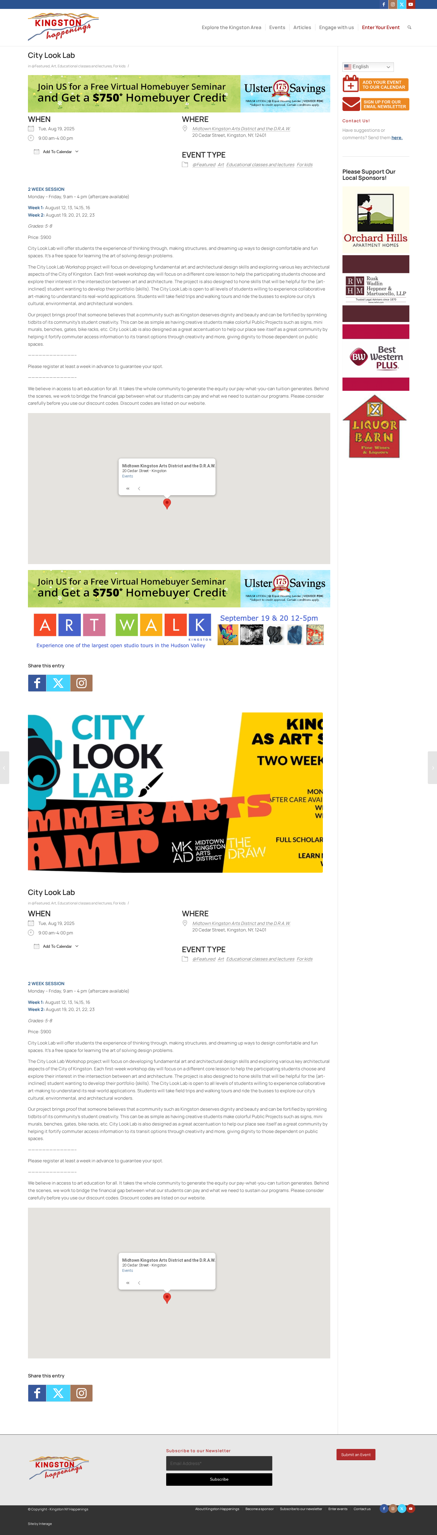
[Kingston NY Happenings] (63, 27)
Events (127, 476)
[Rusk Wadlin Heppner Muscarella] (375, 320)
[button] (167, 504)
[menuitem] (231, 27)
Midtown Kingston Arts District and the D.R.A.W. (241, 129)
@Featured (41, 66)
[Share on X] (58, 683)
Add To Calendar (57, 152)
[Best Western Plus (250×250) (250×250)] (375, 389)
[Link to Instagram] (393, 4)
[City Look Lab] (175, 792)
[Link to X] (401, 4)
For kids (119, 66)
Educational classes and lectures (85, 66)
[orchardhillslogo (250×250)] (375, 251)
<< (127, 488)
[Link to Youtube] (410, 4)
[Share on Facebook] (37, 683)
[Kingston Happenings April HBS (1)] (179, 111)
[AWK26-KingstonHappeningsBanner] (179, 648)
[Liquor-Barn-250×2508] (375, 458)
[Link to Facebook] (384, 4)
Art (53, 66)
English (360, 66)
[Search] (409, 27)
